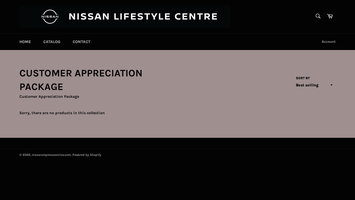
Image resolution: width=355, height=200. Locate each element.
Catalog (51, 41)
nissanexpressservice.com (51, 155)
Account (329, 41)
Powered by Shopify (86, 155)
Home (25, 41)
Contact (81, 41)
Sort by (303, 78)
